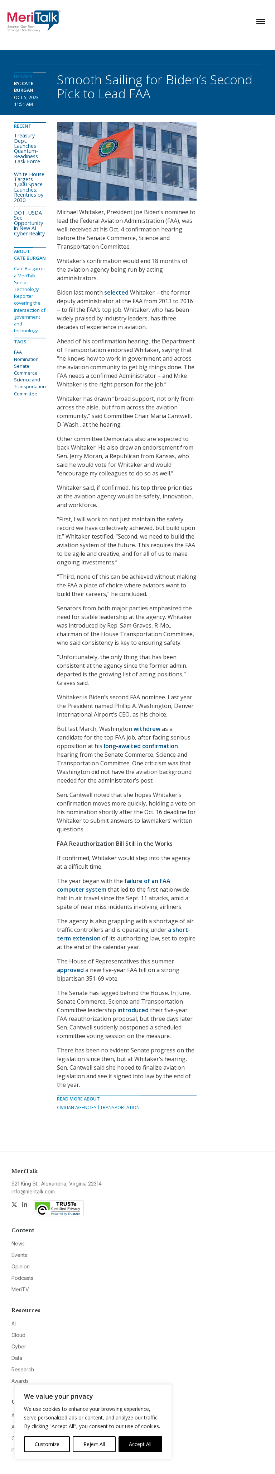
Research (22, 1369)
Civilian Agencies (77, 1107)
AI (13, 1323)
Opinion (20, 1266)
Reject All (94, 1444)
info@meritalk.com (33, 1191)
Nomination (26, 359)
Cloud (18, 1335)
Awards (20, 1381)
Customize (47, 1444)
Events (19, 1255)
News (18, 1243)
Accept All (140, 1444)
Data (16, 1358)
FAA (18, 352)
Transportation (120, 1107)
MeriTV (20, 1289)
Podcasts (22, 1278)
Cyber (18, 1346)
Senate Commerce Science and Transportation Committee (30, 380)
